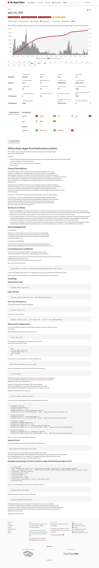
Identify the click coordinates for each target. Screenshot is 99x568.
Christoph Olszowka (34, 527)
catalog (56, 530)
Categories (10, 525)
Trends (9, 527)
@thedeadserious (33, 540)
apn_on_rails (15, 12)
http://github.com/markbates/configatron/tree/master (41, 378)
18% (77, 96)
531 (41, 77)
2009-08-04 (62, 83)
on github (54, 525)
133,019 (25, 77)
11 (41, 83)
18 (41, 96)
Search (9, 532)
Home (9, 524)
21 (76, 77)
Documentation (12, 529)
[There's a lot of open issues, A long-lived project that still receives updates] (72, 116)
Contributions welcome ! (57, 535)
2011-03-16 (62, 103)
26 (23, 89)
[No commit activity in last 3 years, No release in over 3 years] (90, 116)
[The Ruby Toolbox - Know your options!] (16, 2)
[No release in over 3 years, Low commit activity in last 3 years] (72, 130)
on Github (52, 532)
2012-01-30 (80, 83)
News (9, 530)
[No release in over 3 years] (37, 116)
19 (41, 89)
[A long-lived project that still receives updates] (54, 116)
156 (59, 77)
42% (77, 89)
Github (43, 540)
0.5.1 (24, 83)
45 (59, 89)
